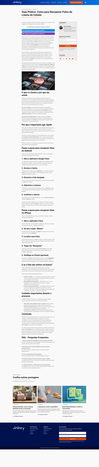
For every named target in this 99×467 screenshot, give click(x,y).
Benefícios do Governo (45, 2)
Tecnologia (59, 2)
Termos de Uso (32, 430)
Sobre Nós (32, 433)
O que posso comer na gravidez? (48, 407)
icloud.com (50, 258)
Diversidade (53, 2)
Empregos (65, 2)
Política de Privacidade (34, 428)
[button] (85, 2)
